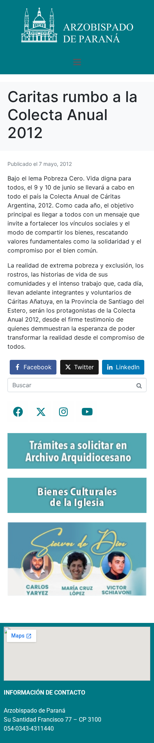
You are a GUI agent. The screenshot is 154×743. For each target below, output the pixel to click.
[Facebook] (17, 411)
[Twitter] (40, 411)
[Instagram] (63, 411)
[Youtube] (86, 411)
